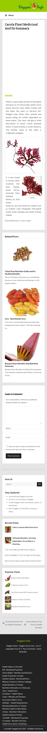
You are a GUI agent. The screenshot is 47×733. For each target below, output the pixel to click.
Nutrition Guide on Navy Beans (14, 710)
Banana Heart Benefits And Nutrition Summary (21, 366)
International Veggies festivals (21, 498)
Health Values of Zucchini (12, 668)
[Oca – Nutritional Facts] (23, 303)
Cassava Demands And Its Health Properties (14, 624)
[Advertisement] (23, 64)
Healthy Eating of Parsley (12, 716)
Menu (11, 15)
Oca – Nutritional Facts (15, 320)
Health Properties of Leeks (12, 677)
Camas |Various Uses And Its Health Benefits (34, 626)
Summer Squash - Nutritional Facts (15, 680)
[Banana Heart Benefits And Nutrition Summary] (23, 348)
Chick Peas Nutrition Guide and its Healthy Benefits (20, 274)
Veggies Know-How (27, 647)
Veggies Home (12, 647)
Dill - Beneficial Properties (12, 671)
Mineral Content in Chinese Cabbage (16, 683)
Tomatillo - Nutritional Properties (15, 719)
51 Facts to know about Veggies (21, 501)
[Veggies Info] (31, 6)
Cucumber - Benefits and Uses (14, 722)
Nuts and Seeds (29, 650)
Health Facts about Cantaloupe (14, 725)
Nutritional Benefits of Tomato (14, 707)
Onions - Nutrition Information (14, 713)
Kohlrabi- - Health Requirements (15, 704)
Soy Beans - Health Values (12, 695)
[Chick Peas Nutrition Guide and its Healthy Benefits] (23, 256)
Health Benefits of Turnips (12, 686)
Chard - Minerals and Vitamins (14, 698)
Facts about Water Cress (12, 701)
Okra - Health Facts (10, 692)
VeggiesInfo (17, 730)
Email (8, 439)
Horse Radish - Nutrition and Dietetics (17, 674)
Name (9, 430)
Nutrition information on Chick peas (16, 689)
